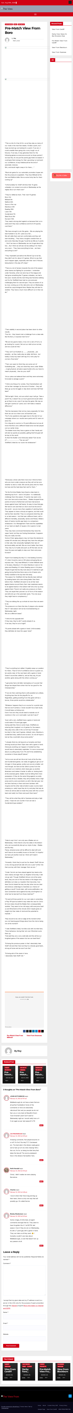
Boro (15, 24)
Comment (7, 1263)
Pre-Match (21, 24)
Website (5, 1334)
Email (5, 1323)
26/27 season (26, 1364)
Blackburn (61, 1364)
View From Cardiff (58, 29)
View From (7, 1366)
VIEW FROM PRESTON (64, 1409)
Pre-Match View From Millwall (15, 1036)
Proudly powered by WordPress (10, 1406)
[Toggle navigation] (35, 14)
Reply (41, 1125)
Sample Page (41, 1409)
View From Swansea (34, 1035)
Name (5, 1312)
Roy (15, 38)
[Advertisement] (24, 126)
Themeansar (4, 1408)
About (44, 1405)
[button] (67, 14)
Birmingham (39, 1067)
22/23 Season (8, 24)
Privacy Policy (63, 1405)
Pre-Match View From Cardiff (45, 1371)
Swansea (22, 1069)
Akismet (14, 1306)
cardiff (7, 1067)
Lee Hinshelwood (16, 1134)
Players (29, 1366)
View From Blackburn (59, 47)
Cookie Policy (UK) (53, 1405)
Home (39, 1405)
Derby (24, 1366)
